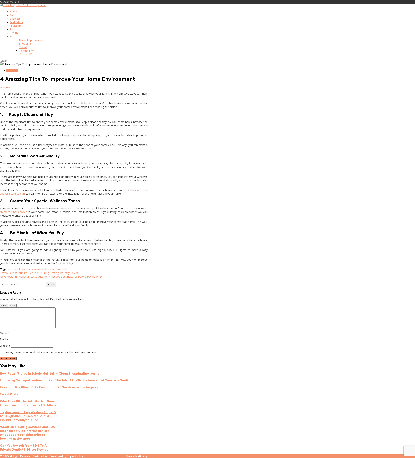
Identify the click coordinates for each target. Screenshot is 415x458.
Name (4, 333)
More (13, 36)
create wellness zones (13, 212)
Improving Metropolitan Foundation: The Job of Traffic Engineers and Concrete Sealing (65, 380)
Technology (26, 51)
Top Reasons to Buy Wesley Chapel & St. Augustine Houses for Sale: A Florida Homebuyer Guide (28, 416)
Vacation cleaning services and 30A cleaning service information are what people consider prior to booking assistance (27, 432)
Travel (23, 47)
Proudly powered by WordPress (103, 456)
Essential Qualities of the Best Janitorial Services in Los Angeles (49, 387)
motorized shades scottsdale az (52, 269)
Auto (12, 15)
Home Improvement (31, 40)
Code (12, 305)
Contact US (26, 54)
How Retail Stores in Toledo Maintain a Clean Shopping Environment (51, 373)
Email (4, 339)
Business (15, 18)
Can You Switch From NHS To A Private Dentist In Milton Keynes (24, 447)
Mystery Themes (158, 456)
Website (5, 345)
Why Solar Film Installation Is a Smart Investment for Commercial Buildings (28, 403)
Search (51, 284)
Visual (4, 305)
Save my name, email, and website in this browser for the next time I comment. (51, 352)
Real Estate (16, 22)
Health (14, 33)
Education (16, 26)
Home (13, 11)
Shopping (25, 43)
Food (13, 29)
